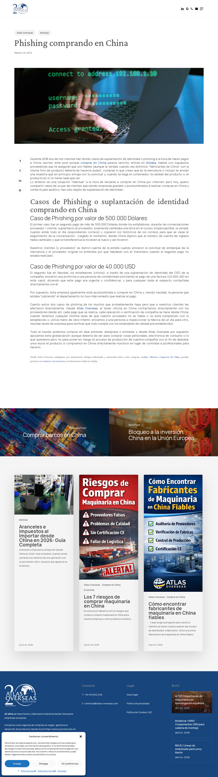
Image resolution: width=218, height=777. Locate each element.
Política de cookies (28, 771)
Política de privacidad (47, 771)
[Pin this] (20, 190)
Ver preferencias (70, 763)
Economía (89, 589)
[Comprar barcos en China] (54, 432)
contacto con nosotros (53, 361)
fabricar (154, 357)
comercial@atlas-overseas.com (101, 703)
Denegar (43, 763)
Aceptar (17, 763)
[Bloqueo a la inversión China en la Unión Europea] (163, 432)
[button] (80, 736)
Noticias (44, 32)
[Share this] (20, 160)
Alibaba (151, 163)
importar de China (170, 357)
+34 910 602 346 (93, 694)
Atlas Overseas (25, 32)
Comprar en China (111, 584)
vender (144, 357)
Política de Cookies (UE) (139, 712)
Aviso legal (61, 771)
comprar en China (93, 163)
